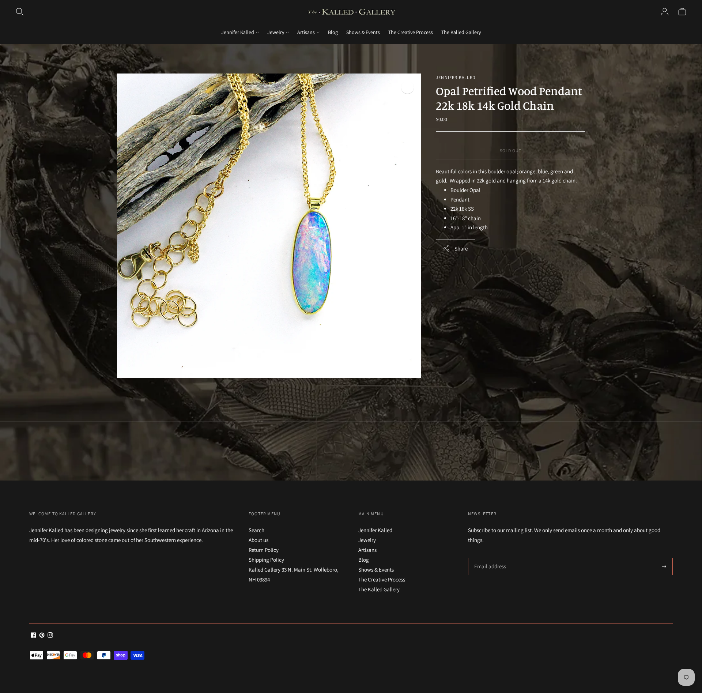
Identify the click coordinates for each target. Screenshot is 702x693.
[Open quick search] (20, 12)
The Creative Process (410, 32)
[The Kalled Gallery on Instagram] (50, 635)
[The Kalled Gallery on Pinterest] (42, 635)
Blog (333, 32)
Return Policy (264, 549)
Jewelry (275, 32)
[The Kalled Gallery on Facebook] (33, 635)
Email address (489, 558)
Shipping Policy (266, 559)
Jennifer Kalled (237, 32)
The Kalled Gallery (461, 32)
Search (256, 530)
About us (258, 539)
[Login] (665, 12)
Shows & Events (363, 32)
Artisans (306, 32)
